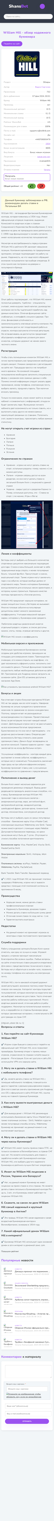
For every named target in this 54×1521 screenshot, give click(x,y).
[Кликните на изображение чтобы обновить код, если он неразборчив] (27, 1395)
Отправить (27, 1421)
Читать (47, 169)
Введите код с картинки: (15, 1384)
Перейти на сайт (12, 43)
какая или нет (43, 156)
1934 (48, 143)
